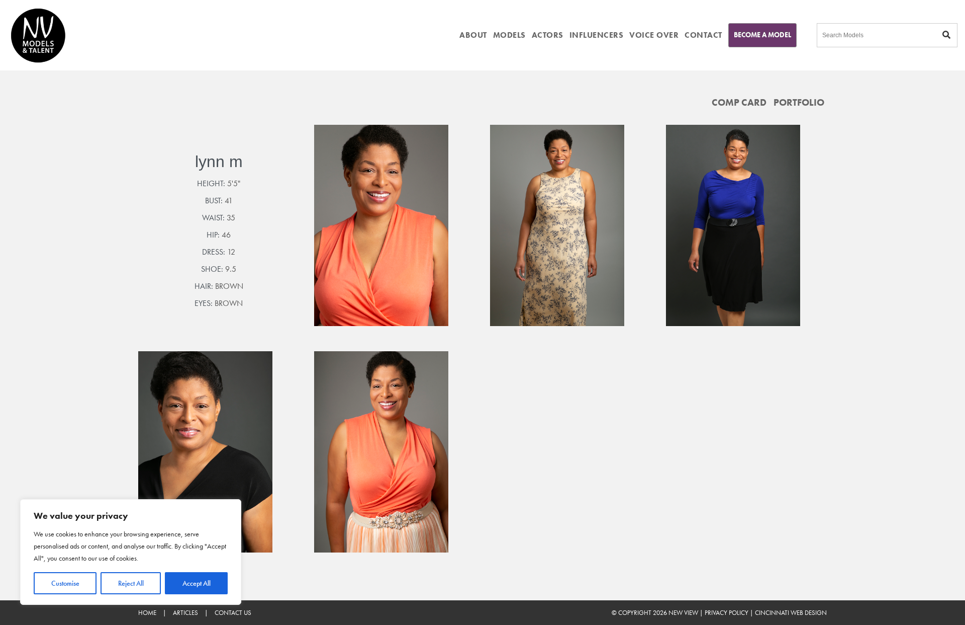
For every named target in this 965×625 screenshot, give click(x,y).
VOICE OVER (654, 35)
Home (147, 612)
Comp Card (739, 102)
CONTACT (703, 35)
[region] (130, 552)
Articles (185, 612)
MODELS (509, 35)
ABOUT (473, 35)
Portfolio (799, 102)
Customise (65, 583)
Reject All (131, 583)
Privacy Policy (726, 612)
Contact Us (233, 612)
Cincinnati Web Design (791, 612)
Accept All (196, 583)
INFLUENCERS (596, 35)
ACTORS (547, 35)
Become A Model (762, 34)
